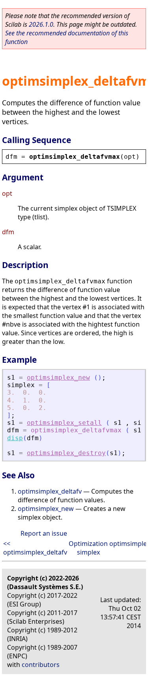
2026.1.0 (41, 24)
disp (15, 438)
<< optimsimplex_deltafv (35, 548)
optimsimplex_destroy (66, 453)
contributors (41, 664)
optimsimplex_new (58, 377)
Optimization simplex (88, 548)
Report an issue (44, 533)
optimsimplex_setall (64, 422)
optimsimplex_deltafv (50, 491)
